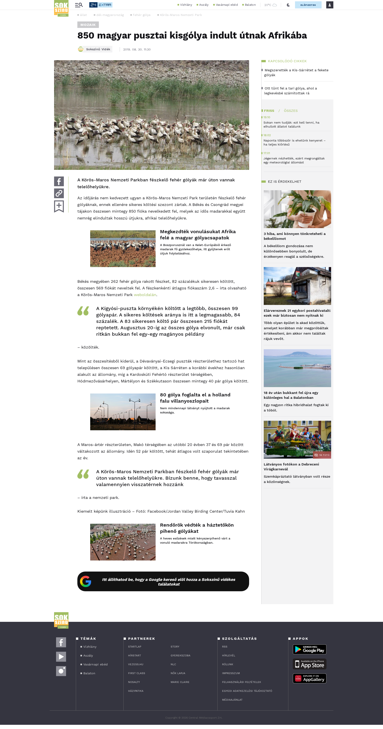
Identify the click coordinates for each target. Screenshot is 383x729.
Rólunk (227, 664)
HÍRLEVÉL (228, 655)
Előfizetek (308, 5)
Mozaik (88, 25)
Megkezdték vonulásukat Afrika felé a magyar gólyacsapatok (198, 234)
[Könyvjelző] (59, 206)
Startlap (134, 646)
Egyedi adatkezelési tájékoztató (247, 690)
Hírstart (134, 655)
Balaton (250, 4)
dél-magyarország (110, 15)
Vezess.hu (135, 664)
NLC (173, 664)
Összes (291, 111)
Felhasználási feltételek (241, 682)
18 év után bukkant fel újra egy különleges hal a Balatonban (291, 395)
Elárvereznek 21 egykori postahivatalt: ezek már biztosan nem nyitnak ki (297, 313)
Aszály (204, 4)
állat (83, 15)
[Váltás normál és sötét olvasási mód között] (288, 5)
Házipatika (135, 690)
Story (175, 646)
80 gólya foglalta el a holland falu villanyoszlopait (195, 398)
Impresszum (231, 673)
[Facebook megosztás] (59, 181)
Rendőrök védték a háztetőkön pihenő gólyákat (197, 528)
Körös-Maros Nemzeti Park (181, 15)
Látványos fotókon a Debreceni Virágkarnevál (291, 466)
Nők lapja (178, 673)
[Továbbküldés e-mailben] (59, 193)
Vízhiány (186, 4)
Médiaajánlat (232, 699)
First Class (136, 673)
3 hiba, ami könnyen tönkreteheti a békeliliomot (295, 236)
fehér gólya (141, 15)
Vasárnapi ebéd (227, 4)
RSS (224, 646)
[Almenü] (79, 5)
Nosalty (134, 682)
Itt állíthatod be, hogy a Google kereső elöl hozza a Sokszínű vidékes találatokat (168, 581)
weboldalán (145, 294)
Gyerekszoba (180, 655)
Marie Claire (180, 682)
